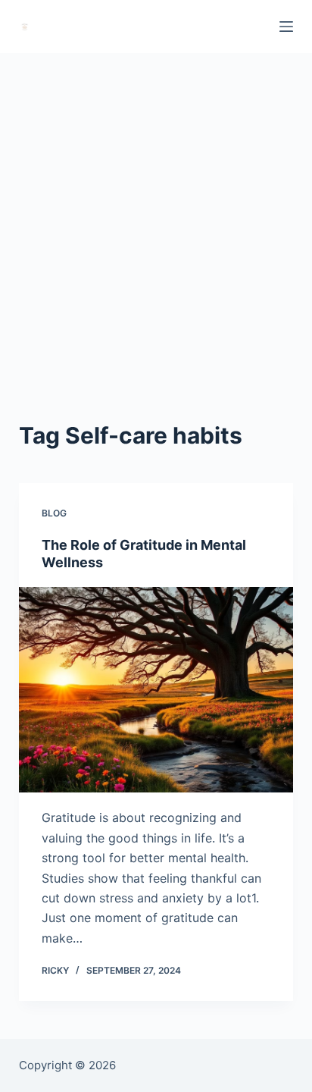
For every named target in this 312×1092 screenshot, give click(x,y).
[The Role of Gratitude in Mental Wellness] (156, 690)
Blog (54, 513)
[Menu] (286, 26)
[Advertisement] (156, 217)
